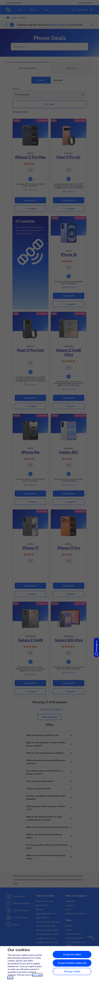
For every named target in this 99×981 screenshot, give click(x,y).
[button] (96, 647)
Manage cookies (72, 971)
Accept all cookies (72, 954)
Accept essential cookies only (72, 963)
